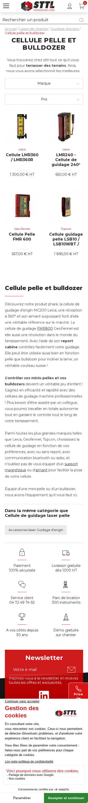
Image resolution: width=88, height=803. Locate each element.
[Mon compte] (70, 6)
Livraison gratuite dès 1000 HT (66, 567)
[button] (6, 6)
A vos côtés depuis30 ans (22, 632)
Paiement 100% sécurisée (22, 567)
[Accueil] (38, 5)
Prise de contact (78, 695)
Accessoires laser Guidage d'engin (36, 530)
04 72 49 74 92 (22, 602)
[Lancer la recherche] (81, 20)
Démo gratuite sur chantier (66, 632)
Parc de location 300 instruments (66, 600)
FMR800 (45, 328)
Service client (22, 598)
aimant (41, 470)
